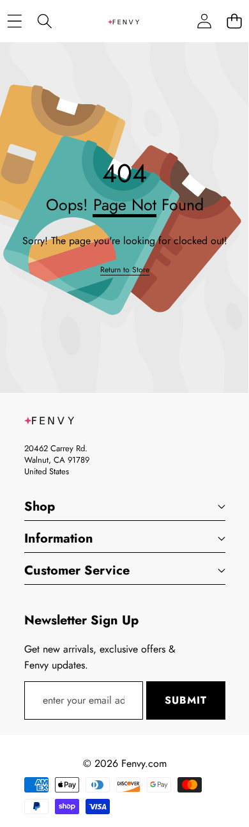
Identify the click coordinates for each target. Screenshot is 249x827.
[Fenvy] (124, 21)
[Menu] (14, 21)
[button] (234, 21)
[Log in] (204, 21)
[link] (124, 270)
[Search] (44, 21)
